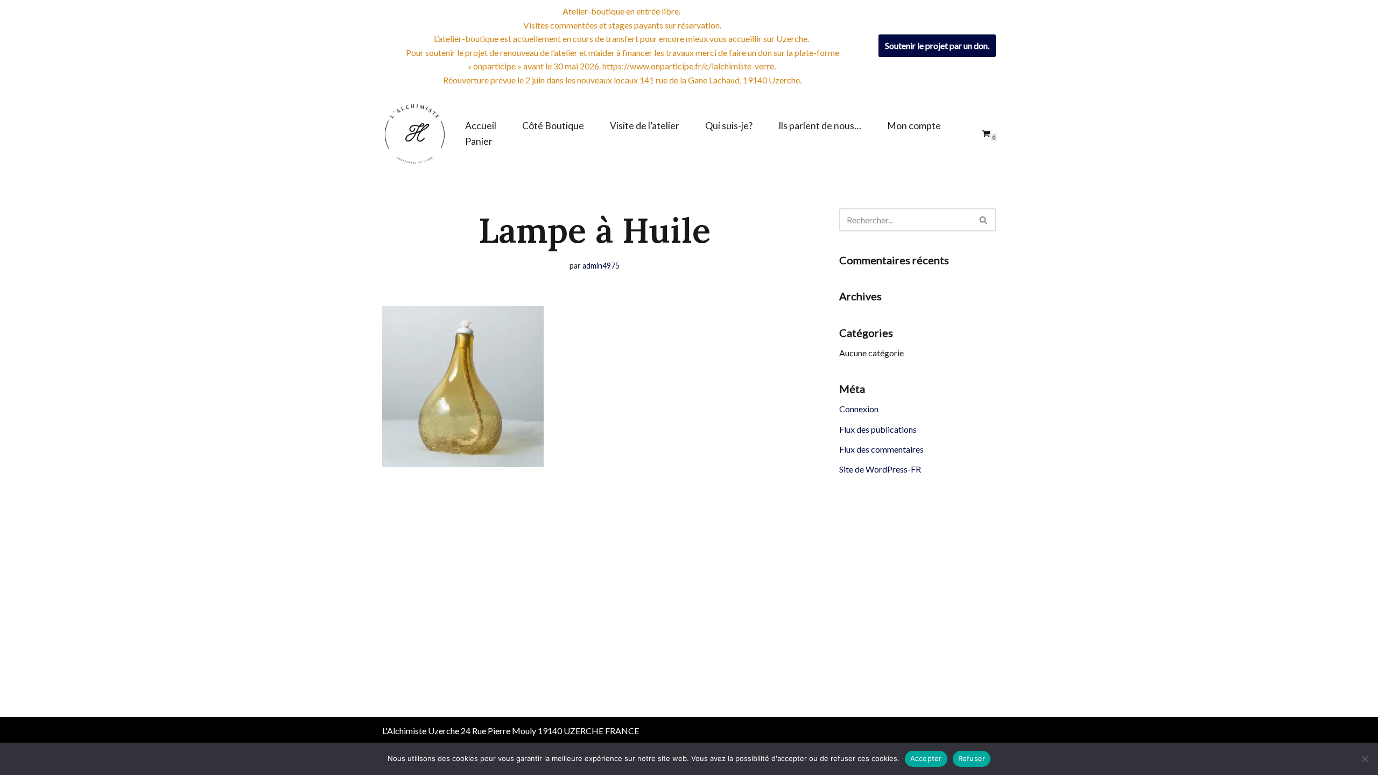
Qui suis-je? (729, 125)
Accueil (480, 125)
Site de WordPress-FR (880, 469)
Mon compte (914, 125)
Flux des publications (878, 429)
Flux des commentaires (881, 449)
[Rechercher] (984, 219)
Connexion (858, 409)
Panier (479, 141)
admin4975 (601, 265)
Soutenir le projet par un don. (937, 45)
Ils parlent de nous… (819, 125)
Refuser (972, 758)
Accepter (926, 758)
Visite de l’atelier (644, 125)
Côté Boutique (553, 125)
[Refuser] (1364, 758)
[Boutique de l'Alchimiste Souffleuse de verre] (414, 134)
